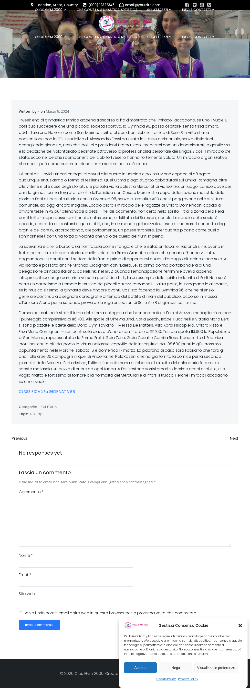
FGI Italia (49, 407)
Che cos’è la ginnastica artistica (107, 36)
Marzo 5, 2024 (57, 111)
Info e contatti (196, 36)
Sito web (27, 594)
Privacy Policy (188, 679)
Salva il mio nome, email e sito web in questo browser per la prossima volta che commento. (110, 613)
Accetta (140, 668)
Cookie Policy (166, 679)
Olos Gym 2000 (48, 36)
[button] (240, 625)
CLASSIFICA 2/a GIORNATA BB (47, 391)
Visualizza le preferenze (216, 668)
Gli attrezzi (157, 36)
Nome (26, 555)
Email (25, 575)
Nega (175, 668)
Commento (31, 492)
